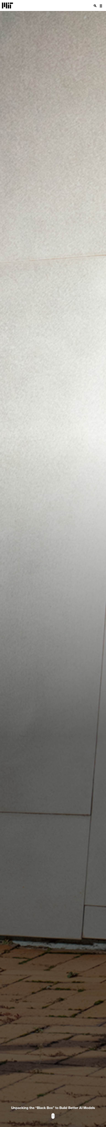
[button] (101, 6)
